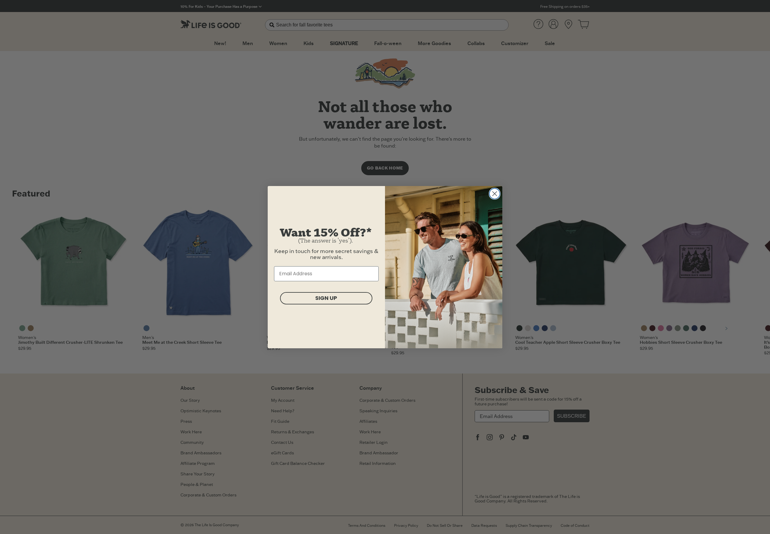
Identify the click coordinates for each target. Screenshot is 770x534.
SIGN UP (326, 298)
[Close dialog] (494, 193)
